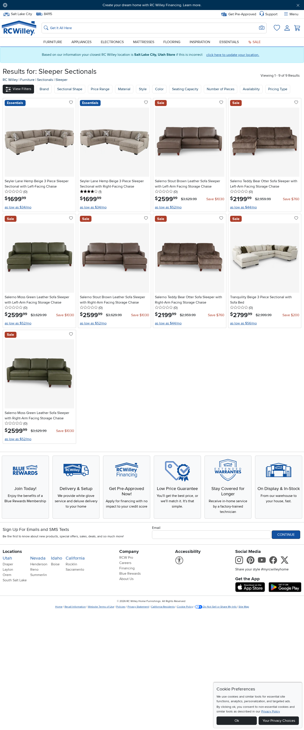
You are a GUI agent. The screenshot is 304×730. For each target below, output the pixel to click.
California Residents (163, 606)
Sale (256, 42)
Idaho (56, 558)
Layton (8, 569)
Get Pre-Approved (242, 14)
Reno (34, 569)
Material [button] (124, 89)
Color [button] (159, 89)
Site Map (244, 606)
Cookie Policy (185, 606)
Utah (7, 558)
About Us (126, 579)
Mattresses (143, 42)
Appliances (81, 42)
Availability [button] (251, 89)
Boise (55, 564)
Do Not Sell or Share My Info (219, 606)
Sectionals (45, 80)
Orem (7, 575)
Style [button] (143, 89)
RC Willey (10, 80)
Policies (121, 606)
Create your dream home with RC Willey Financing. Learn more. (152, 5)
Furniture (52, 42)
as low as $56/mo (243, 323)
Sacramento (75, 569)
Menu (294, 14)
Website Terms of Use (101, 606)
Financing (127, 568)
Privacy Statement (138, 606)
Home (59, 606)
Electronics (112, 42)
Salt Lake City (21, 13)
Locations (12, 551)
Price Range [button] (100, 89)
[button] (34, 5)
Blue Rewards (130, 573)
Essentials (229, 42)
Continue (286, 534)
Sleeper (61, 80)
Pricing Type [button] (277, 89)
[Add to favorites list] (71, 102)
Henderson (38, 564)
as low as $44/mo (243, 207)
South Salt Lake (15, 580)
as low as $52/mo (168, 207)
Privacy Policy (270, 711)
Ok (237, 720)
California (75, 558)
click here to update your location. (232, 55)
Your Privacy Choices (279, 720)
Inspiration (200, 42)
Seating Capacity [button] (185, 89)
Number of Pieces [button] (220, 89)
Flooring (171, 42)
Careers (125, 563)
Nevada (38, 558)
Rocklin (71, 564)
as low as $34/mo (18, 207)
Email (156, 528)
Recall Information (75, 606)
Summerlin (38, 575)
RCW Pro (126, 557)
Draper (8, 564)
